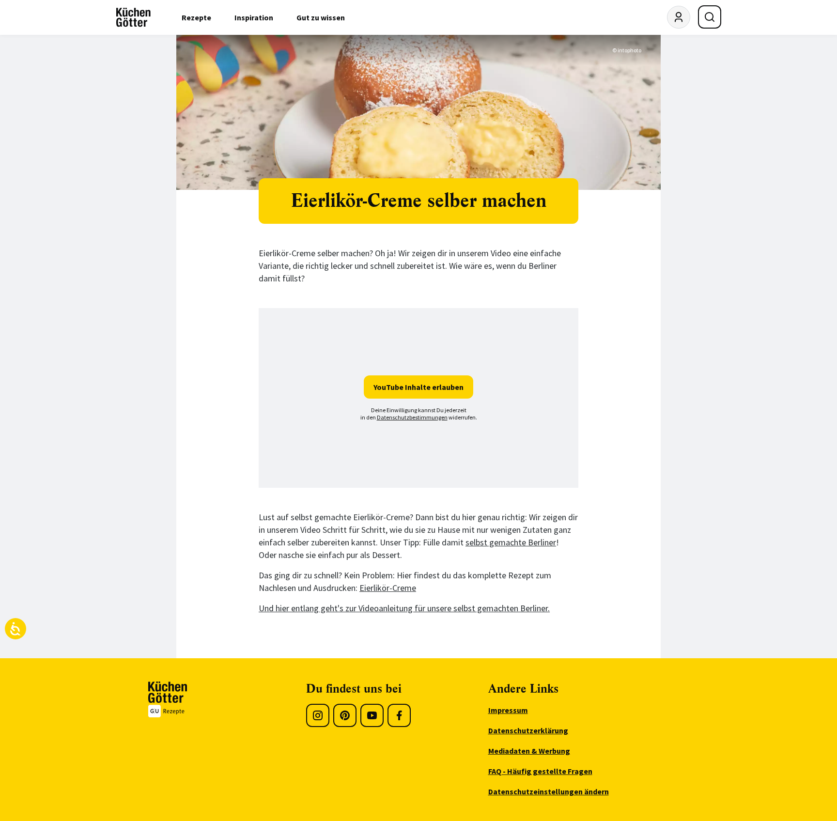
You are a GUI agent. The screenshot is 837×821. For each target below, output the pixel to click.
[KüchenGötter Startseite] (133, 17)
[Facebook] (399, 715)
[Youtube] (372, 715)
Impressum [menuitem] (508, 710)
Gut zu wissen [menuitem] (320, 17)
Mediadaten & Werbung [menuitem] (529, 751)
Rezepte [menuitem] (196, 17)
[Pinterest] (344, 715)
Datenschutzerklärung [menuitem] (528, 730)
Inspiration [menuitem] (253, 17)
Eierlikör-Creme (387, 587)
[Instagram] (317, 715)
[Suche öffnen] (709, 17)
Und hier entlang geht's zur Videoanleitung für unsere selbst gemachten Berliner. (404, 608)
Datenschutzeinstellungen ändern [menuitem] (548, 791)
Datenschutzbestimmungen (412, 417)
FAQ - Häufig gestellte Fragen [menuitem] (540, 771)
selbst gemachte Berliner (510, 542)
